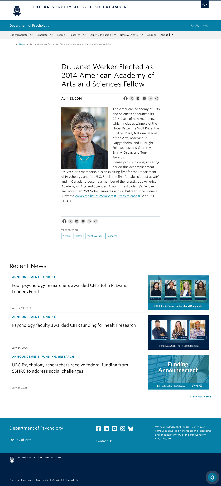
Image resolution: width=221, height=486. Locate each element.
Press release (127, 196)
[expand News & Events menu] (142, 35)
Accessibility (71, 480)
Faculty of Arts (199, 25)
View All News (201, 396)
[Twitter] (132, 99)
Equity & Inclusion (100, 34)
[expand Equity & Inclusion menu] (115, 35)
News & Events (129, 34)
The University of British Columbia (17, 10)
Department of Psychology (29, 25)
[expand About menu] (172, 35)
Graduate (41, 34)
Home (11, 44)
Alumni (151, 34)
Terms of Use (42, 480)
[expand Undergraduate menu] (31, 35)
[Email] (144, 99)
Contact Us (104, 441)
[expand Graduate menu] (51, 35)
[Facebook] (125, 99)
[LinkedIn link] (107, 429)
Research (75, 34)
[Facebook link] (99, 429)
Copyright (57, 480)
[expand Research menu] (84, 35)
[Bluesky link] (132, 429)
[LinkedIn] (138, 99)
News (22, 44)
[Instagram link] (124, 429)
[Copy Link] (150, 99)
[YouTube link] (115, 429)
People (61, 34)
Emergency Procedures (20, 480)
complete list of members (94, 196)
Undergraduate (18, 34)
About (164, 34)
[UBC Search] (205, 4)
